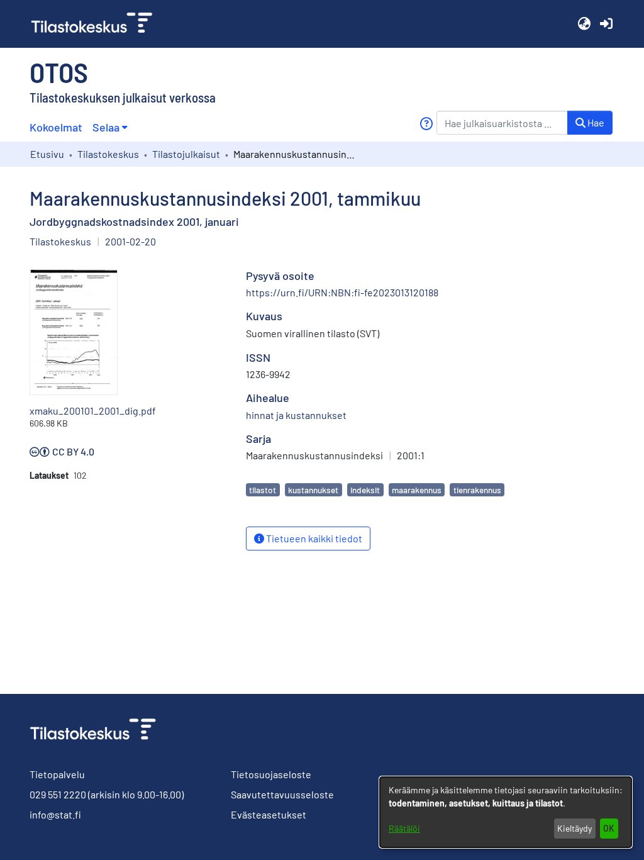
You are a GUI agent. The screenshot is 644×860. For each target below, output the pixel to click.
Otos (59, 72)
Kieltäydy (574, 828)
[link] (97, 24)
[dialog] (505, 812)
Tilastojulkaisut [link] (186, 154)
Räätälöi (404, 828)
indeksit (365, 489)
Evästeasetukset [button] (268, 814)
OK (608, 828)
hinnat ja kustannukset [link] (296, 415)
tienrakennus (477, 489)
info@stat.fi (55, 814)
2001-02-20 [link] (130, 241)
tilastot (262, 489)
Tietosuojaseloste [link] (271, 774)
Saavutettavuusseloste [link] (282, 794)
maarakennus (416, 489)
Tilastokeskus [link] (108, 154)
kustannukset (313, 489)
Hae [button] (595, 122)
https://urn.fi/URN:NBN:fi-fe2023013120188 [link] (342, 292)
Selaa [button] (105, 127)
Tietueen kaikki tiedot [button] (313, 538)
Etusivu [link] (47, 154)
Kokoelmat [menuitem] (56, 127)
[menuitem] (109, 127)
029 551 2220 (58, 794)
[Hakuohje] (426, 123)
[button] (583, 24)
